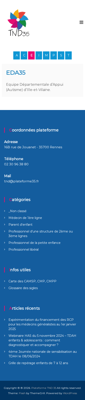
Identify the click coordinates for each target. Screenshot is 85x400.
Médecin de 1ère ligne (25, 218)
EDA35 (16, 72)
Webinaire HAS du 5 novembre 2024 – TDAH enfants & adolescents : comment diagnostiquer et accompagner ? (42, 340)
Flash (22, 393)
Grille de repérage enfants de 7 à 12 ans (38, 363)
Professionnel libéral (23, 250)
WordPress (70, 393)
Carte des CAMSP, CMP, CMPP (32, 281)
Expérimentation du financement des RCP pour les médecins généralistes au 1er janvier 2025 (42, 324)
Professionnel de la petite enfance (34, 243)
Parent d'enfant (20, 225)
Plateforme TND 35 (43, 388)
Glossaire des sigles (23, 288)
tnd (7, 181)
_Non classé (17, 211)
